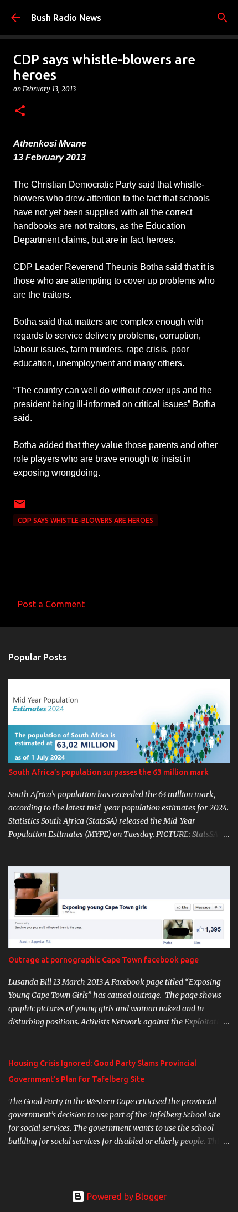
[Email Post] (20, 508)
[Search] (222, 17)
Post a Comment (51, 604)
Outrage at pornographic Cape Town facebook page (103, 959)
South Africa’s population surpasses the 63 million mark (108, 772)
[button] (20, 111)
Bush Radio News (66, 18)
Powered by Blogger (126, 1196)
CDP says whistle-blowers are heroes (85, 520)
